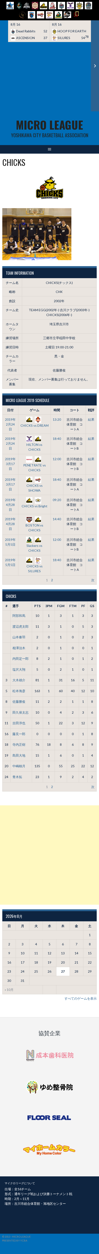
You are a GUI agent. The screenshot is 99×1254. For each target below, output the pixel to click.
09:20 (57, 500)
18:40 (57, 439)
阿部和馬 (18, 616)
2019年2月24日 (10, 424)
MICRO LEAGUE (49, 124)
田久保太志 (20, 712)
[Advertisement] (49, 76)
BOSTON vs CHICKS (34, 527)
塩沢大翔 (18, 669)
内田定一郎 (20, 658)
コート (74, 410)
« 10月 (9, 990)
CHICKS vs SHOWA (34, 488)
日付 (10, 410)
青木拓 (17, 777)
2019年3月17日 (10, 464)
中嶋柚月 (18, 766)
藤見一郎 (18, 734)
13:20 (57, 419)
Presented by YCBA (14, 1240)
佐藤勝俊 (18, 701)
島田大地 (18, 755)
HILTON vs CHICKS (34, 447)
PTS (37, 606)
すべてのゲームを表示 (80, 998)
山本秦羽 (18, 637)
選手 (15, 606)
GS (92, 606)
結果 (91, 419)
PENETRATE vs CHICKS (34, 467)
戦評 (91, 410)
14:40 (57, 519)
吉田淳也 (18, 723)
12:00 (57, 459)
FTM (72, 606)
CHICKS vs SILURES (34, 568)
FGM (60, 606)
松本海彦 (18, 691)
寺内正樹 (18, 744)
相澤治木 (18, 648)
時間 (57, 410)
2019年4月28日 (10, 504)
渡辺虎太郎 (20, 626)
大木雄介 (18, 680)
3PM (48, 606)
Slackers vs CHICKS (34, 548)
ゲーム (34, 410)
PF (83, 606)
